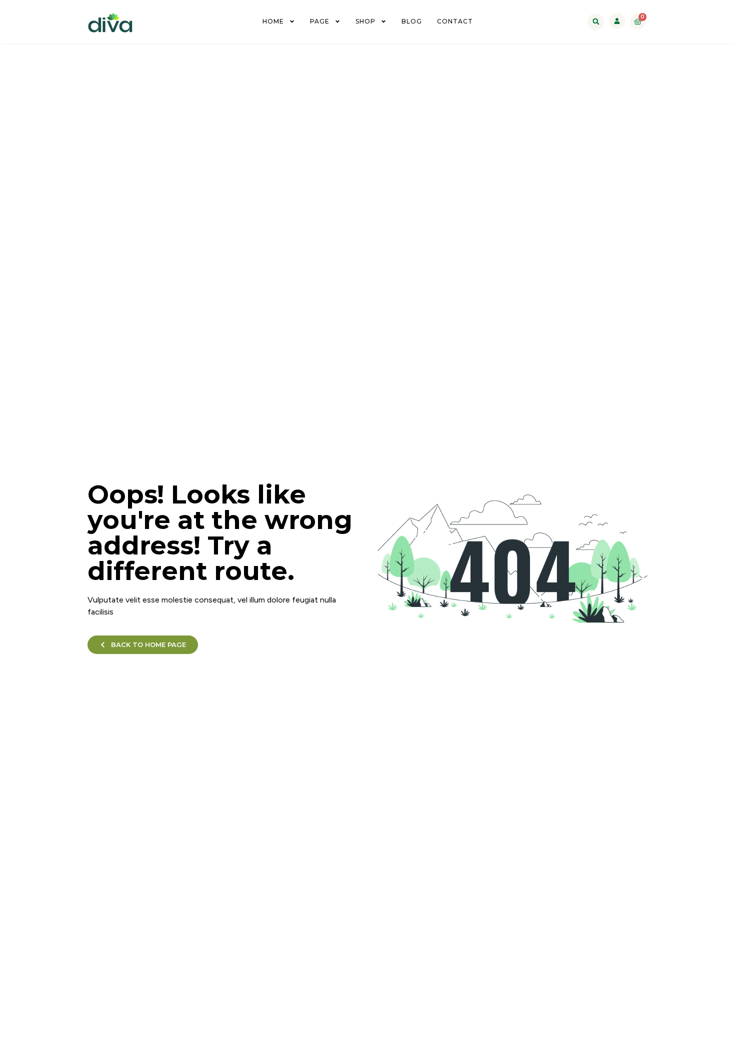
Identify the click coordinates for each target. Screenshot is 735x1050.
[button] (596, 22)
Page (320, 21)
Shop (366, 21)
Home (273, 21)
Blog (412, 21)
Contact (455, 21)
